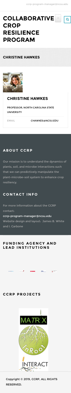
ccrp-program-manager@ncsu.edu (47, 4)
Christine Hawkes (27, 98)
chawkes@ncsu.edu (44, 120)
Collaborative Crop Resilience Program (28, 29)
